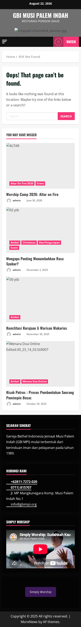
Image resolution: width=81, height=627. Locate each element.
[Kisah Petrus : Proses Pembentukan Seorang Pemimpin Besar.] (40, 364)
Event (40, 183)
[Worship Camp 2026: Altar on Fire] (40, 166)
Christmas (29, 242)
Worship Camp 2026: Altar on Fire (32, 194)
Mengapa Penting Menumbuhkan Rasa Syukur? (35, 261)
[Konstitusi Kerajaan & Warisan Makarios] (40, 299)
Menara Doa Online (35, 381)
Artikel (15, 242)
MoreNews (29, 622)
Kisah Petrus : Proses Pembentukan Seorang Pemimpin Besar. (40, 395)
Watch (71, 41)
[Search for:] (32, 116)
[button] (4, 41)
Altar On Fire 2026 (22, 183)
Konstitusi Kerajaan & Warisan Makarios (36, 328)
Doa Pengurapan (49, 242)
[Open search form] (48, 42)
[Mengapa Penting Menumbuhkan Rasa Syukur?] (40, 230)
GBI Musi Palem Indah (40, 15)
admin (16, 200)
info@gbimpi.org (24, 504)
